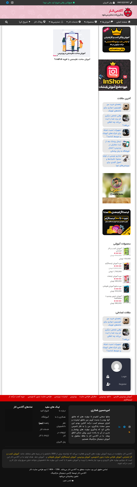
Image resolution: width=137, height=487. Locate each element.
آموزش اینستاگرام (69, 457)
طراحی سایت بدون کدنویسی (40, 396)
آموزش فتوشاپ (54, 457)
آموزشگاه (45, 417)
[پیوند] (117, 12)
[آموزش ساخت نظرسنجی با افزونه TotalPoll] (71, 43)
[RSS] (129, 432)
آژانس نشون (67, 480)
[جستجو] (6, 22)
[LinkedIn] (119, 427)
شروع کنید (44, 410)
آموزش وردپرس (83, 457)
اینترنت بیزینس (60, 396)
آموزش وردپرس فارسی (123, 396)
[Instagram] (12, 2)
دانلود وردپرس (105, 396)
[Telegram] (7, 2)
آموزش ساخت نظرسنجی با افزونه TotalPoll (72, 59)
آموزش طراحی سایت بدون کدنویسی (106, 457)
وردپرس (73, 396)
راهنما (46, 423)
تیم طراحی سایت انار (38, 469)
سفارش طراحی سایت (88, 396)
